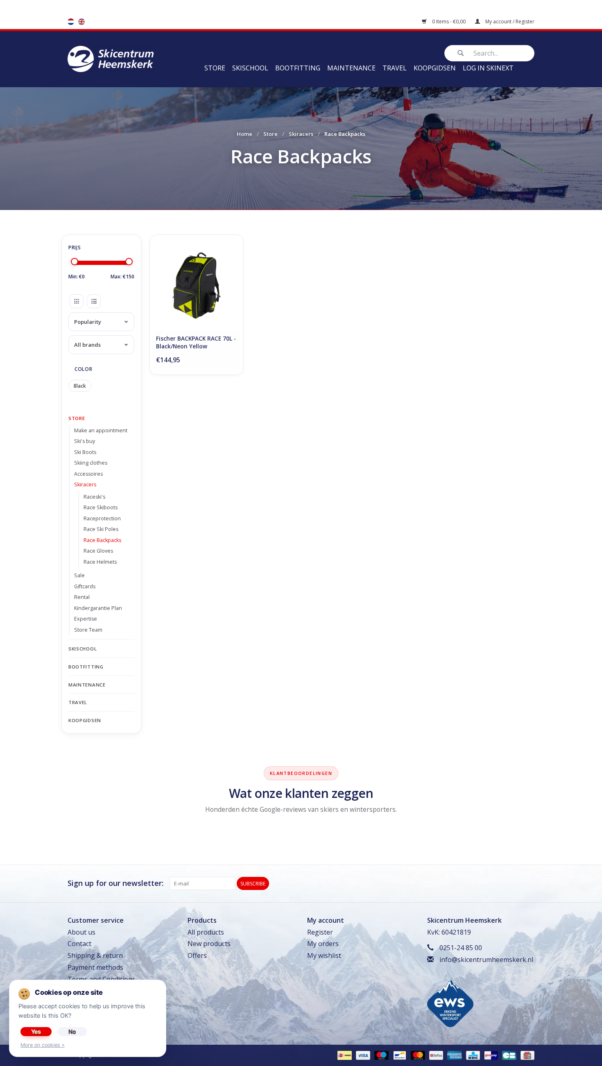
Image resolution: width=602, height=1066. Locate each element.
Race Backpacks (102, 540)
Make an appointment (100, 430)
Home (244, 134)
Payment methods (95, 967)
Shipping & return (95, 955)
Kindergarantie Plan (98, 608)
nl (71, 21)
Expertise (85, 618)
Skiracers (301, 134)
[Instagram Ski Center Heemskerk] (527, 883)
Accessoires (88, 473)
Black (80, 385)
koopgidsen (435, 67)
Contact (79, 943)
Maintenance (351, 67)
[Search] (460, 53)
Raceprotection (102, 518)
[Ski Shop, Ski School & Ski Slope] (111, 58)
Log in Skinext (488, 67)
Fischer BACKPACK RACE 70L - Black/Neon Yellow (196, 342)
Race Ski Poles (101, 529)
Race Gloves (98, 550)
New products (209, 943)
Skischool (250, 67)
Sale (79, 575)
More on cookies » (42, 1045)
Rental (82, 597)
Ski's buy (84, 441)
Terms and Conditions (102, 979)
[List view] (94, 301)
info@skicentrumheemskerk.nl (486, 959)
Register (320, 932)
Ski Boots (85, 452)
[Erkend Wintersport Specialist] (450, 1001)
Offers (197, 955)
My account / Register (509, 21)
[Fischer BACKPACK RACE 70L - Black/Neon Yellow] (197, 285)
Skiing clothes (90, 462)
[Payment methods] (344, 1054)
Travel (394, 67)
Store (214, 67)
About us (81, 932)
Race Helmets (100, 561)
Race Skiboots (101, 507)
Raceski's (94, 496)
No (72, 1031)
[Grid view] (77, 301)
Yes (36, 1031)
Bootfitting (297, 67)
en (81, 21)
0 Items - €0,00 (449, 21)
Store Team (88, 629)
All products (206, 932)
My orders (323, 943)
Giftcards (84, 586)
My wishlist (324, 955)
